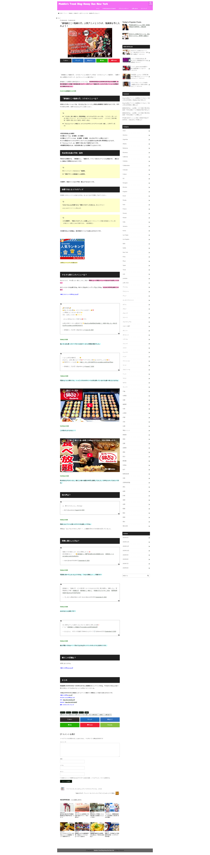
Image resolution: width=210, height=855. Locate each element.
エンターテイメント (128, 300)
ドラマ (124, 348)
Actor (124, 130)
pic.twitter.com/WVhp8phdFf (89, 627)
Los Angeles (126, 239)
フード (81, 712)
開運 (124, 508)
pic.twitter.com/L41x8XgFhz (71, 556)
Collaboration (126, 165)
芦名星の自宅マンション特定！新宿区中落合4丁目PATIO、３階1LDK (139, 25)
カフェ (124, 304)
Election (125, 187)
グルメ (69, 712)
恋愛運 (124, 447)
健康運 (124, 404)
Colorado (125, 169)
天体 (124, 421)
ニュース (125, 352)
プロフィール (126, 369)
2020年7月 (125, 563)
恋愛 (124, 443)
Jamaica (125, 226)
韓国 (124, 517)
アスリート (126, 291)
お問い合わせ (135, 8)
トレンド (75, 712)
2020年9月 (125, 555)
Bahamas (125, 148)
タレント (125, 330)
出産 (124, 408)
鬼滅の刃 (109, 714)
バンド (124, 356)
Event (124, 196)
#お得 (64, 325)
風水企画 (125, 526)
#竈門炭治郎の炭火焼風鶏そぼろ (94, 554)
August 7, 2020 (89, 366)
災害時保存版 (126, 482)
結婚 (124, 491)
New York (125, 252)
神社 (124, 487)
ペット (124, 374)
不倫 (124, 391)
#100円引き (93, 362)
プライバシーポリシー (124, 8)
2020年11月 (126, 546)
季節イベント (126, 430)
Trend (124, 269)
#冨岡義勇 (114, 590)
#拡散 (64, 593)
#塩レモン (110, 323)
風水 (124, 521)
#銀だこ (100, 323)
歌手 (124, 469)
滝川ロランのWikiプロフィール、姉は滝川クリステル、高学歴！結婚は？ (139, 34)
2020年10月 (126, 550)
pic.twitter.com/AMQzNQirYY (74, 325)
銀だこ (102, 714)
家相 (124, 439)
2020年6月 (125, 568)
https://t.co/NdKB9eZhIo (91, 323)
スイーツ (125, 317)
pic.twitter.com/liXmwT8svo (105, 362)
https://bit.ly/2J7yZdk (70, 702)
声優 (124, 417)
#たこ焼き (107, 590)
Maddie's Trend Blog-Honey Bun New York (83, 3)
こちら (75, 294)
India (124, 222)
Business (125, 152)
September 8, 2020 (83, 560)
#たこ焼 (87, 362)
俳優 (124, 400)
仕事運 (124, 395)
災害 (124, 478)
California (125, 156)
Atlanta (124, 143)
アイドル (125, 287)
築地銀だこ (96, 714)
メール (61, 765)
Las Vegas (125, 235)
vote (124, 274)
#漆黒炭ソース (109, 554)
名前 (61, 758)
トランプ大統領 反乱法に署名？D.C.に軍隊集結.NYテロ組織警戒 (139, 60)
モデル (124, 382)
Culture (125, 174)
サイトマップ (144, 8)
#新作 (104, 323)
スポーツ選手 (126, 326)
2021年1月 (125, 537)
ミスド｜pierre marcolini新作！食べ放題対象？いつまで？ (139, 68)
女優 (124, 426)
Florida (124, 200)
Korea (124, 230)
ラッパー (125, 387)
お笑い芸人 (126, 282)
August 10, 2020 (79, 510)
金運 (124, 504)
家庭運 (124, 434)
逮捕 (124, 500)
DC (124, 178)
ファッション (126, 361)
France (124, 209)
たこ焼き (89, 714)
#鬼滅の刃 (76, 590)
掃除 (124, 452)
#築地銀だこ (81, 554)
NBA (124, 243)
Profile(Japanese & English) (109, 8)
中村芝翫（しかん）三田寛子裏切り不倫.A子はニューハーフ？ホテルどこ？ (139, 76)
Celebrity (125, 161)
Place (124, 261)
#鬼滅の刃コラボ (99, 590)
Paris (124, 256)
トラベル (125, 339)
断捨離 (124, 460)
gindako (72, 714)
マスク (124, 378)
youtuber (125, 278)
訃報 (124, 495)
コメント (63, 742)
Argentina (125, 139)
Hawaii (124, 217)
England (125, 191)
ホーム (97, 8)
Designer (125, 183)
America (125, 135)
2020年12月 (126, 542)
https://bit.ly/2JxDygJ (68, 700)
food (124, 204)
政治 (124, 456)
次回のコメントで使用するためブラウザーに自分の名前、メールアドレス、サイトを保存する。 (86, 778)
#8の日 (115, 323)
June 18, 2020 (89, 330)
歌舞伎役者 (126, 473)
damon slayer (65, 714)
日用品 (124, 465)
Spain (124, 265)
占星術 (124, 413)
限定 (87, 712)
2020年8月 (125, 559)
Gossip (125, 213)
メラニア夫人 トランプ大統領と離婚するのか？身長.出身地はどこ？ (139, 84)
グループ (125, 313)
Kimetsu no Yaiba (81, 714)
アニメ (63, 712)
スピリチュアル (127, 321)
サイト (61, 771)
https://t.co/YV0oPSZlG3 (73, 593)
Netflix (124, 248)
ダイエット (126, 335)
